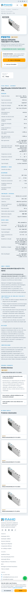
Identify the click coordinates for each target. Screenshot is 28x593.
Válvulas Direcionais (7, 11)
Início (3, 9)
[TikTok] (26, 1)
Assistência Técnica (5, 554)
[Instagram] (18, 1)
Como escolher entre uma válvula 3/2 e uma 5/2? (13, 402)
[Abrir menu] (17, 5)
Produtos (8, 9)
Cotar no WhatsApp (15, 60)
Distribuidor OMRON (5, 538)
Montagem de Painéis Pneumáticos (9, 566)
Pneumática (15, 9)
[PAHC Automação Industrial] (6, 5)
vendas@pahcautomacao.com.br (10, 577)
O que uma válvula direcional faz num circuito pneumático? (12, 377)
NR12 (2, 564)
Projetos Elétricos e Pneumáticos (8, 561)
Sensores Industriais (5, 541)
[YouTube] (24, 1)
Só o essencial (7, 590)
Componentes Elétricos (6, 546)
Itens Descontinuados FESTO (7, 556)
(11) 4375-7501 (6, 574)
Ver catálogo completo (6, 548)
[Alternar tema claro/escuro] (21, 5)
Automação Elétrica (5, 559)
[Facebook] (20, 1)
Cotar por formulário (11, 64)
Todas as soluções (5, 569)
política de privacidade (17, 587)
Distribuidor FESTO (5, 536)
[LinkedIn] (22, 1)
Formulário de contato (8, 579)
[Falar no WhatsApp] (25, 578)
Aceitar (20, 590)
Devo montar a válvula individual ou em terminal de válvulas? (13, 396)
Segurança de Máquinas (6, 543)
